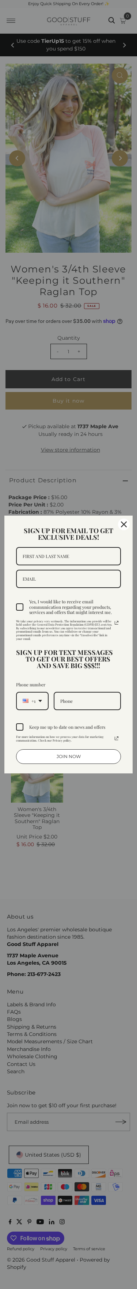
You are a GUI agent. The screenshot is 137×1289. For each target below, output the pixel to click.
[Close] (124, 524)
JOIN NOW (69, 756)
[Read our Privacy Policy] (116, 622)
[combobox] (32, 701)
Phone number (30, 684)
